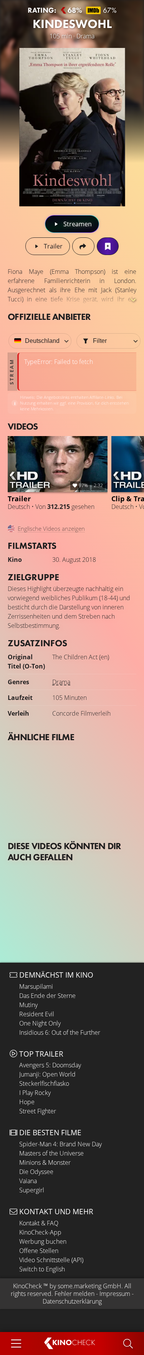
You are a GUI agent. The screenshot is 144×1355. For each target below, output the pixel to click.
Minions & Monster (45, 1162)
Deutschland (42, 341)
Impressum (114, 1293)
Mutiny (28, 1005)
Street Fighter (37, 1111)
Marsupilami (36, 986)
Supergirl (31, 1190)
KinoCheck (27, 1286)
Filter (100, 341)
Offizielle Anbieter (49, 317)
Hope (27, 1102)
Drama (61, 682)
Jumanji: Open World (47, 1074)
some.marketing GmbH (89, 1286)
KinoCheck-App (40, 1232)
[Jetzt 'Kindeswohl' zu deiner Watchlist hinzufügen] (108, 246)
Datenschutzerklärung (72, 1301)
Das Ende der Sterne (47, 995)
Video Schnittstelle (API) (51, 1260)
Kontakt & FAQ (38, 1223)
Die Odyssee (36, 1172)
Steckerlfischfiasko (44, 1083)
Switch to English (42, 1269)
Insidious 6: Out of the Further (59, 1032)
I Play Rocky (35, 1093)
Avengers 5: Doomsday (50, 1065)
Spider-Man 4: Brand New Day (60, 1144)
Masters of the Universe (51, 1153)
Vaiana (28, 1181)
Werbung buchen (42, 1241)
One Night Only (40, 1023)
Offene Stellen (38, 1251)
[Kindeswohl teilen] (83, 246)
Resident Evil (36, 1014)
